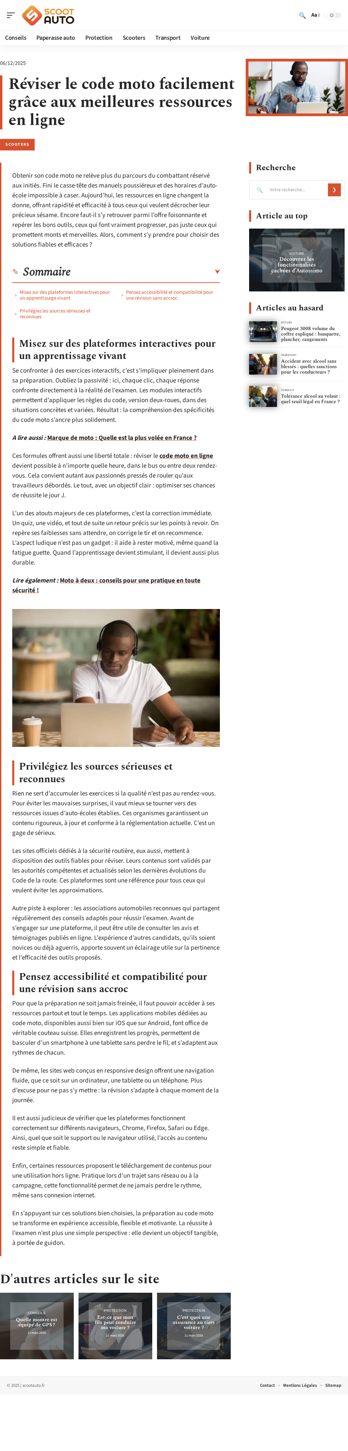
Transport (289, 355)
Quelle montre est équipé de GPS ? (36, 1322)
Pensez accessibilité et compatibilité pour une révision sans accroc (169, 295)
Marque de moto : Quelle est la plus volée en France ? (122, 438)
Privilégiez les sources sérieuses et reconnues (55, 313)
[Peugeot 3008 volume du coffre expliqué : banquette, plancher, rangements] (263, 331)
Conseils (37, 1313)
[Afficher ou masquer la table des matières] (145, 272)
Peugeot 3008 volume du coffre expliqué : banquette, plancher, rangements (311, 334)
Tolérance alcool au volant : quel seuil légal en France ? (311, 399)
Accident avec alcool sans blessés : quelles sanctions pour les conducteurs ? (309, 367)
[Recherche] (302, 15)
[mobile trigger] (12, 15)
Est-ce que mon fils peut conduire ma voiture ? (115, 1322)
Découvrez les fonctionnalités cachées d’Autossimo (297, 265)
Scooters (17, 144)
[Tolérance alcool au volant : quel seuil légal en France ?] (263, 396)
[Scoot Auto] (49, 15)
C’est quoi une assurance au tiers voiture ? (194, 1322)
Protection (115, 1310)
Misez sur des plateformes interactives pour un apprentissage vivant (65, 295)
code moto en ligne (186, 456)
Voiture (296, 253)
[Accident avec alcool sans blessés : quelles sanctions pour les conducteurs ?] (263, 364)
